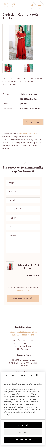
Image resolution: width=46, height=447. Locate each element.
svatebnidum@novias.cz (26, 332)
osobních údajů (23, 290)
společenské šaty (27, 134)
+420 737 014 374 (27, 334)
